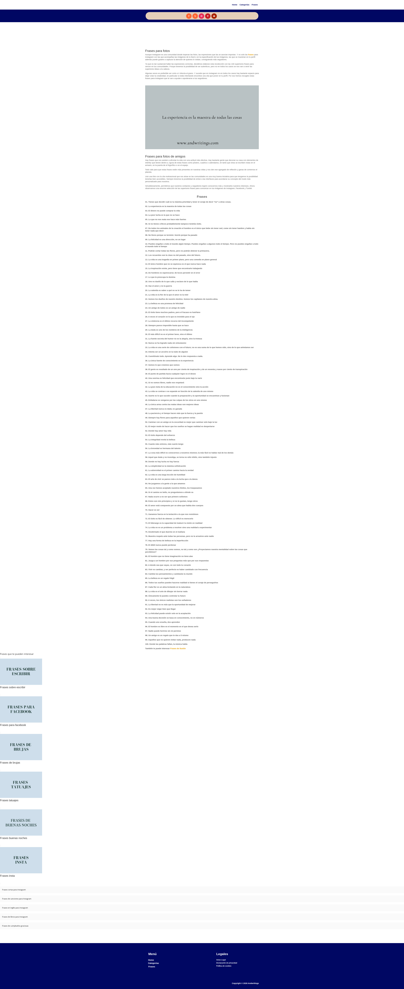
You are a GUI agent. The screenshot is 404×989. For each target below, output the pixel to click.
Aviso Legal (221, 960)
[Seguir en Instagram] (201, 16)
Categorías (244, 5)
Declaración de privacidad (226, 963)
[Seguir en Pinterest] (208, 16)
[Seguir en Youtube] (214, 16)
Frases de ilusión (178, 648)
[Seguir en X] (195, 16)
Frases (255, 5)
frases (251, 55)
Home (234, 5)
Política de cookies (223, 966)
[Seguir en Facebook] (189, 16)
